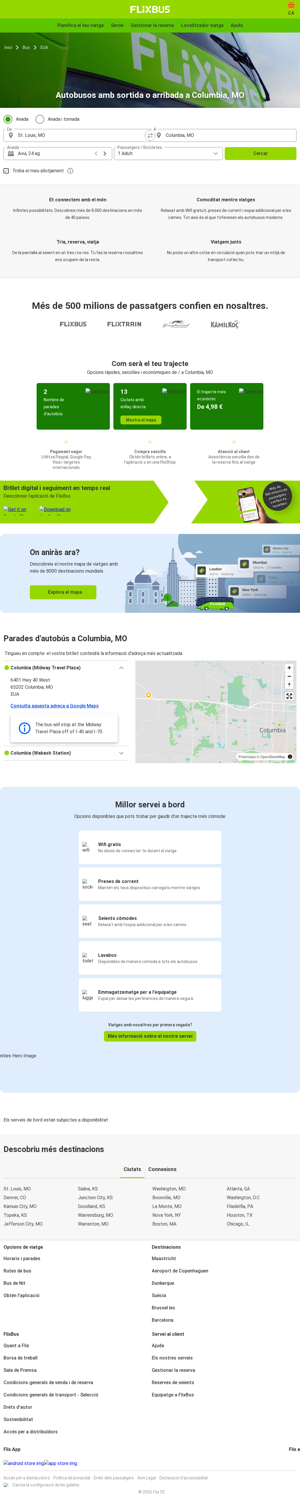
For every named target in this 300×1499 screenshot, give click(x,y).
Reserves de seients (173, 1382)
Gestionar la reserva (173, 1370)
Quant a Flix (16, 1345)
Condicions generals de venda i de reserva (48, 1382)
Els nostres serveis (172, 1358)
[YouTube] (293, 1463)
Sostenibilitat (18, 1419)
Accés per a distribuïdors (31, 1432)
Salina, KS (88, 1189)
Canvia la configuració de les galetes (46, 1485)
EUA (44, 47)
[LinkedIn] (295, 1463)
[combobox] (82, 135)
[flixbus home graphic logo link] (150, 9)
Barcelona (162, 1320)
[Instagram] (291, 1463)
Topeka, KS (15, 1215)
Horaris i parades (22, 1258)
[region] (215, 712)
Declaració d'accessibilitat (183, 1478)
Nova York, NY (166, 1215)
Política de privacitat (71, 1478)
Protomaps (247, 756)
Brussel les (163, 1308)
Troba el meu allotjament (38, 170)
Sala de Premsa (20, 1370)
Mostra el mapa (141, 420)
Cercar (260, 153)
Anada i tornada (63, 119)
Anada (22, 119)
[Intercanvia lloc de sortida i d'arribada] (150, 135)
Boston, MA (164, 1224)
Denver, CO (15, 1197)
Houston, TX (240, 1215)
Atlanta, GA (238, 1189)
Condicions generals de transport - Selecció (51, 1395)
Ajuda (158, 1345)
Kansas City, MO (20, 1206)
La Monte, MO (167, 1206)
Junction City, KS (95, 1197)
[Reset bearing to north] (289, 684)
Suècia (159, 1295)
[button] (66, 668)
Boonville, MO (166, 1197)
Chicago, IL (238, 1224)
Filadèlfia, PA (240, 1206)
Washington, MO (169, 1189)
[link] (150, 573)
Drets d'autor (18, 1407)
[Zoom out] (289, 676)
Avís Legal (146, 1478)
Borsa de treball (21, 1358)
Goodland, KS (91, 1206)
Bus (26, 47)
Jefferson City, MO (23, 1224)
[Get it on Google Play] (24, 1463)
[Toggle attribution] (290, 756)
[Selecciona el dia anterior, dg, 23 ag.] (96, 153)
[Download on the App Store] (60, 1463)
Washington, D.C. (243, 1197)
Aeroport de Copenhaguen (180, 1271)
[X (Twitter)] (297, 1463)
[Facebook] (290, 1463)
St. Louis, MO (17, 1189)
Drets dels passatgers (114, 1478)
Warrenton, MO (93, 1224)
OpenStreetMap (272, 756)
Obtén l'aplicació (22, 1295)
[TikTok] (298, 1463)
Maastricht (164, 1258)
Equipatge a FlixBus (173, 1395)
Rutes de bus (17, 1271)
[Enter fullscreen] (289, 696)
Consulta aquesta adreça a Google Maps (55, 706)
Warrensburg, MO (95, 1215)
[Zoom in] (289, 667)
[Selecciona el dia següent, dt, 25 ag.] (104, 153)
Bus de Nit (14, 1283)
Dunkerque (163, 1283)
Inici (8, 47)
